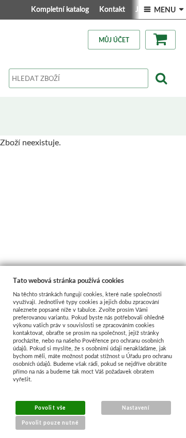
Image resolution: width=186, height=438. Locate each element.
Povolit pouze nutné (50, 422)
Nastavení (136, 408)
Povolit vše (50, 408)
